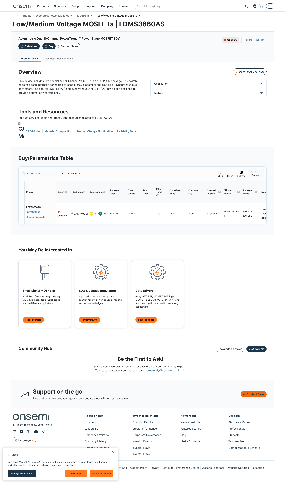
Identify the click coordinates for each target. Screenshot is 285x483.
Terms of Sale (118, 467)
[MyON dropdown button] (256, 6)
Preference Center (187, 467)
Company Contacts (96, 447)
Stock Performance (144, 428)
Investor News (141, 447)
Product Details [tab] (30, 58)
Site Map (168, 467)
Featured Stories (190, 428)
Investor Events (142, 441)
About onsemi (94, 415)
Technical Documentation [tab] (58, 58)
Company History (95, 441)
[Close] (112, 451)
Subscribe (258, 467)
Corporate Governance (146, 435)
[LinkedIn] (15, 432)
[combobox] (188, 6)
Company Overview (96, 435)
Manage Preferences (22, 473)
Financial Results (142, 422)
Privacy (155, 467)
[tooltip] (230, 173)
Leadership (91, 428)
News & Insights (190, 422)
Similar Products (254, 40)
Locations (90, 422)
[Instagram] (43, 432)
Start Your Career (239, 422)
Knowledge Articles (230, 348)
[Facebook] (36, 432)
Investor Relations (145, 415)
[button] (246, 6)
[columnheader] (40, 192)
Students (233, 435)
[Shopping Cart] (263, 6)
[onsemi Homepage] (23, 6)
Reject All (76, 473)
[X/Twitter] (29, 432)
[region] (60, 464)
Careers (234, 415)
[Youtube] (22, 432)
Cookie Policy (139, 467)
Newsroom (188, 415)
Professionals (236, 428)
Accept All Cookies (101, 473)
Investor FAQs (141, 454)
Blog (183, 435)
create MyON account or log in (166, 370)
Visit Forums (256, 348)
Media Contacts (190, 441)
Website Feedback (213, 467)
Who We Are (236, 441)
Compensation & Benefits (244, 447)
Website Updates (238, 467)
